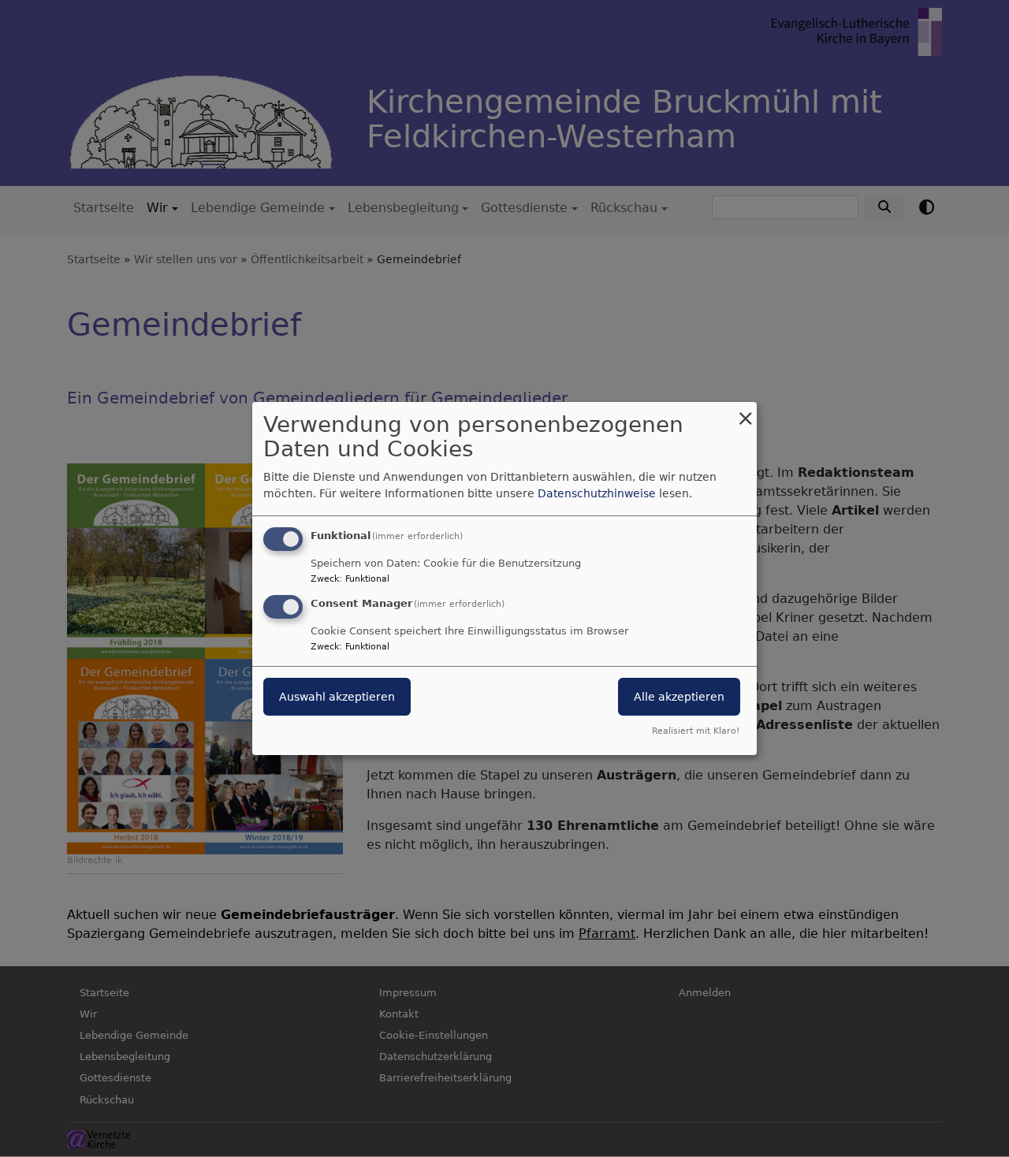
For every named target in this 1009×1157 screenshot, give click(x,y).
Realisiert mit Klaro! (695, 731)
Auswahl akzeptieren (337, 696)
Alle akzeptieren (679, 696)
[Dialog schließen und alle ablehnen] (745, 412)
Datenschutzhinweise (597, 493)
